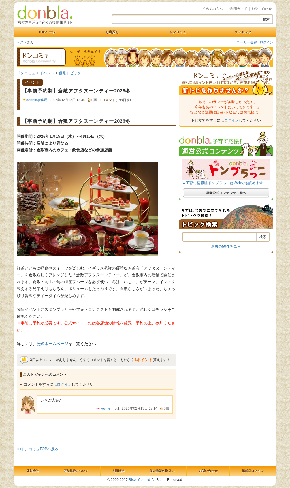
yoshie (105, 408)
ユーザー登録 (247, 42)
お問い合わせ (261, 9)
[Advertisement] (96, 431)
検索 (266, 19)
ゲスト (22, 42)
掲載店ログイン (253, 470)
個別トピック (70, 73)
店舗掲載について (75, 470)
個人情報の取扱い (162, 470)
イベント (47, 73)
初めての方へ (212, 9)
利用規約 (119, 470)
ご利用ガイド (237, 9)
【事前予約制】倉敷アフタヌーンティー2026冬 (76, 91)
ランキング (242, 32)
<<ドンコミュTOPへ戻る (37, 449)
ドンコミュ (177, 32)
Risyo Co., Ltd (139, 480)
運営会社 (33, 470)
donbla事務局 (36, 100)
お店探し (112, 32)
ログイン (266, 42)
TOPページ (47, 32)
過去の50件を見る (226, 246)
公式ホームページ (52, 343)
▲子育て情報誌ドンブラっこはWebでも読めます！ (224, 183)
